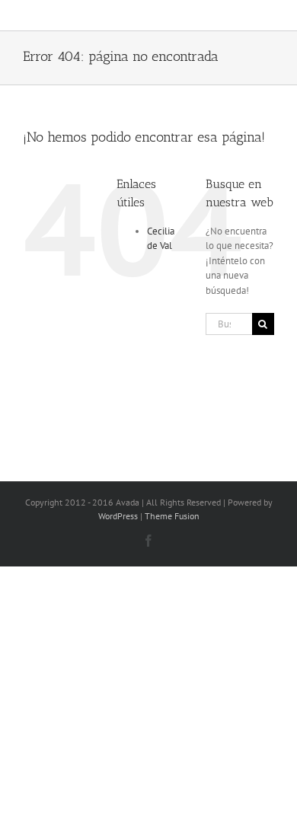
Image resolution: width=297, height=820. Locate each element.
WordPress (118, 516)
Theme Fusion (172, 516)
